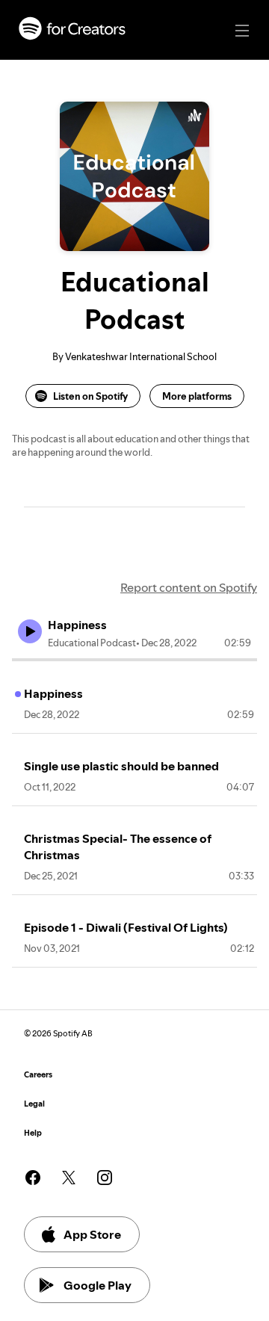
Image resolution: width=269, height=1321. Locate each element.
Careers (38, 1074)
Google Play (98, 1285)
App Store (92, 1234)
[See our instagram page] (105, 1178)
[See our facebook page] (33, 1178)
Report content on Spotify (188, 587)
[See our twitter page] (69, 1178)
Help (33, 1133)
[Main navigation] (242, 31)
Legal (34, 1104)
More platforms (197, 396)
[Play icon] (30, 631)
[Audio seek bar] (134, 659)
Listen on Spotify (90, 396)
